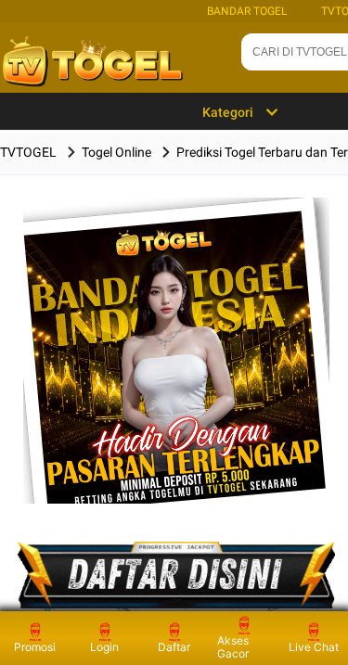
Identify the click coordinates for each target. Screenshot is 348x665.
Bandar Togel (247, 11)
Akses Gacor (233, 646)
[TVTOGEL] (176, 380)
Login (104, 647)
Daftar (174, 647)
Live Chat (314, 647)
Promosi (35, 647)
